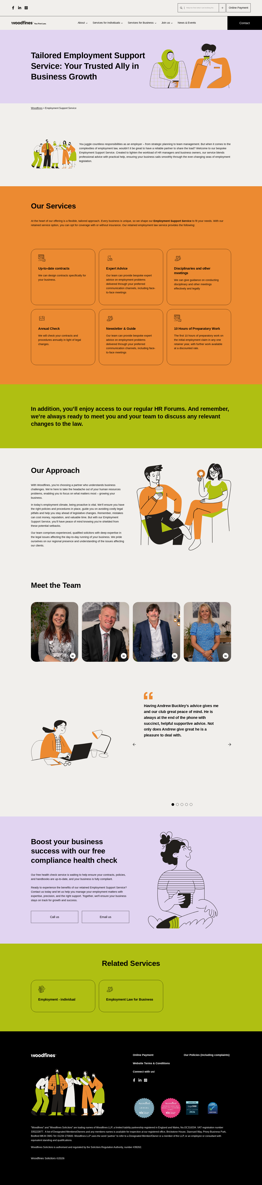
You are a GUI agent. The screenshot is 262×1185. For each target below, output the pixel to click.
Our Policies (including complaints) (207, 1054)
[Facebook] (13, 8)
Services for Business (140, 22)
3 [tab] (182, 804)
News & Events (187, 22)
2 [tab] (177, 804)
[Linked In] (19, 8)
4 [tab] (186, 804)
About (81, 22)
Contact (244, 23)
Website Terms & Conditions (151, 1063)
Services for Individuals (106, 22)
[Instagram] (26, 8)
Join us (165, 22)
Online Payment (238, 7)
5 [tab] (191, 804)
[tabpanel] (182, 715)
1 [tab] (172, 804)
